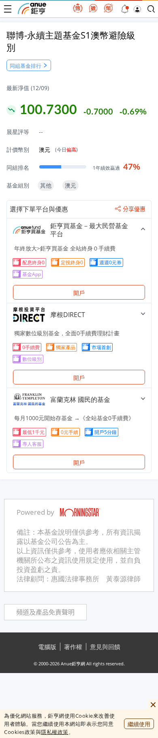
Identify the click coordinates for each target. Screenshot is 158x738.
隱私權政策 (54, 732)
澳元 (58, 149)
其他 (45, 185)
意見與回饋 (105, 646)
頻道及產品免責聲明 (45, 612)
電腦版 (47, 647)
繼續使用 (139, 724)
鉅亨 (32, 8)
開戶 (79, 293)
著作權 (73, 647)
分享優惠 (134, 209)
